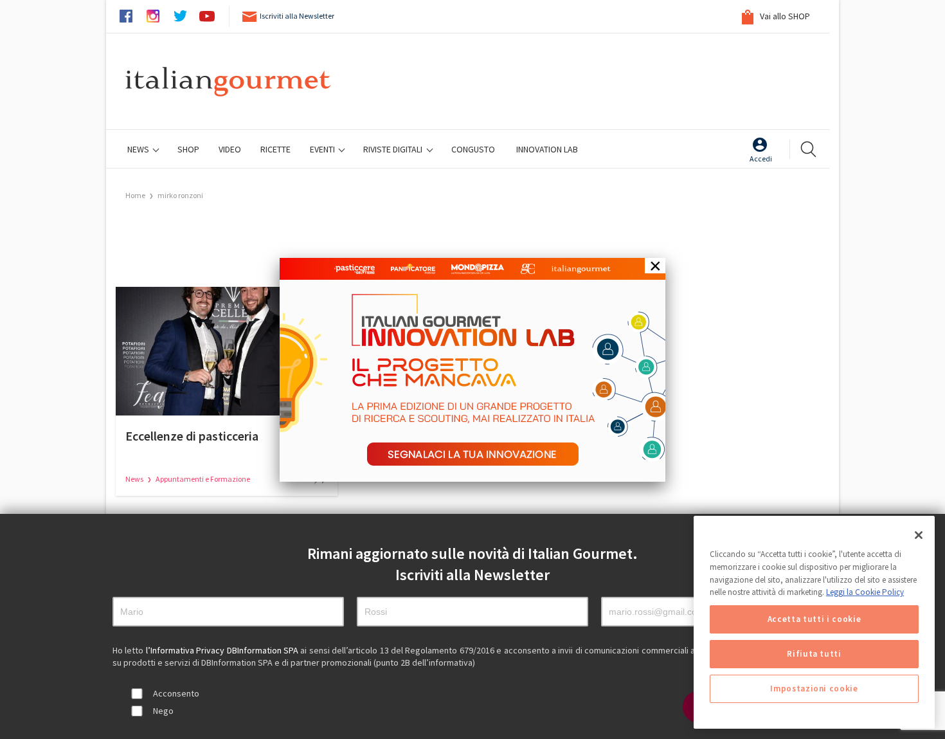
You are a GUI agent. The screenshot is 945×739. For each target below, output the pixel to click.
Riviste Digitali (393, 149)
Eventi (323, 149)
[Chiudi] (919, 535)
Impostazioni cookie (814, 688)
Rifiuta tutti (814, 653)
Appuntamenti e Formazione (203, 479)
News (139, 149)
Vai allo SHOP (784, 16)
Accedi (761, 158)
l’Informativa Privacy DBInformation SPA (223, 650)
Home (135, 195)
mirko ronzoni (180, 195)
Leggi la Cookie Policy (865, 592)
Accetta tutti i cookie (814, 619)
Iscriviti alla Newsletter (297, 16)
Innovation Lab (547, 149)
